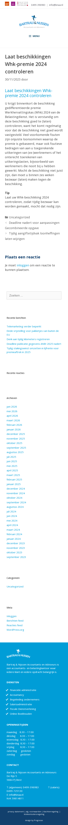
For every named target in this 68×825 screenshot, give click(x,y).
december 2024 (16, 488)
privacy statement (16, 811)
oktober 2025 (14, 443)
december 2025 (16, 434)
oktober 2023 (14, 552)
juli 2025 (11, 456)
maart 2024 (13, 529)
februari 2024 (14, 534)
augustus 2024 (15, 506)
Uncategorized (19, 217)
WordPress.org (15, 629)
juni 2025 (12, 461)
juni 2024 (12, 516)
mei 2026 (12, 411)
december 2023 (16, 543)
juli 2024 (11, 511)
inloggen (23, 265)
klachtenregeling (51, 811)
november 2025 (16, 438)
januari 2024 (14, 538)
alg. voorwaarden (33, 811)
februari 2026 (14, 424)
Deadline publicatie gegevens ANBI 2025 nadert (34, 343)
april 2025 (12, 470)
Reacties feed (14, 625)
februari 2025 (14, 479)
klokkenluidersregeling (34, 814)
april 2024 (12, 525)
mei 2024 (12, 520)
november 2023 (16, 548)
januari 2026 (14, 429)
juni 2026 (12, 406)
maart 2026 (13, 420)
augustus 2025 (15, 452)
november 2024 (16, 493)
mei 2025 (12, 466)
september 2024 (16, 502)
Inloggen (12, 616)
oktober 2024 (14, 497)
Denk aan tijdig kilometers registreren (28, 339)
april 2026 (12, 415)
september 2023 (16, 557)
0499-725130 (14, 791)
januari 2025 (14, 484)
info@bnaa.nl (56, 4)
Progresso (38, 820)
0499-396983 (38, 4)
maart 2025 (13, 475)
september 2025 (16, 447)
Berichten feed (15, 620)
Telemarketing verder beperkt (24, 326)
